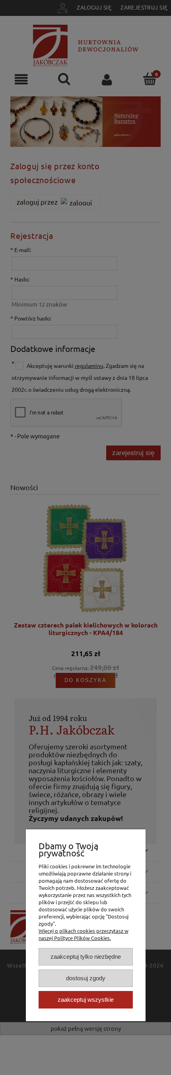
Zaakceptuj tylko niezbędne (86, 956)
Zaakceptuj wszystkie (86, 999)
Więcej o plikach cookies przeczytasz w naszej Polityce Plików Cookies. (83, 934)
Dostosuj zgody (85, 978)
